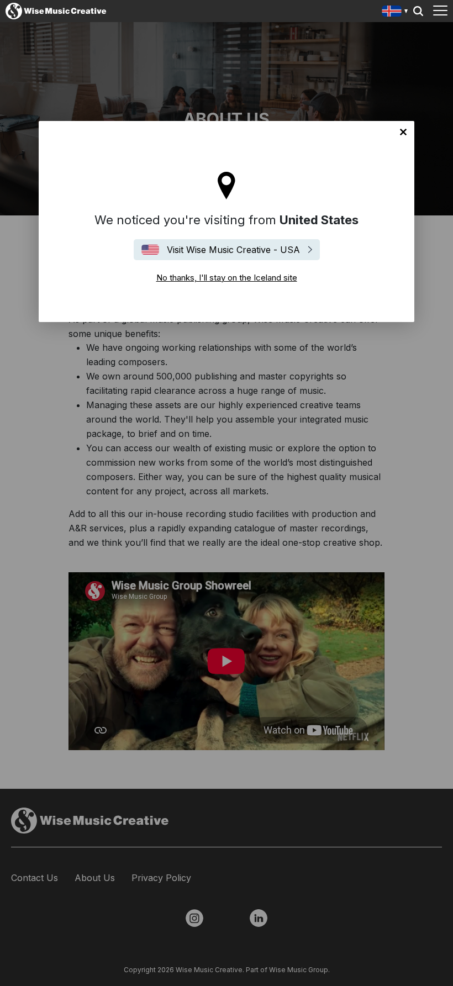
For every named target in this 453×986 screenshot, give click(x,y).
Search (418, 11)
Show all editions (395, 12)
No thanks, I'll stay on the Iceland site (403, 132)
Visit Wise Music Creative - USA (233, 249)
